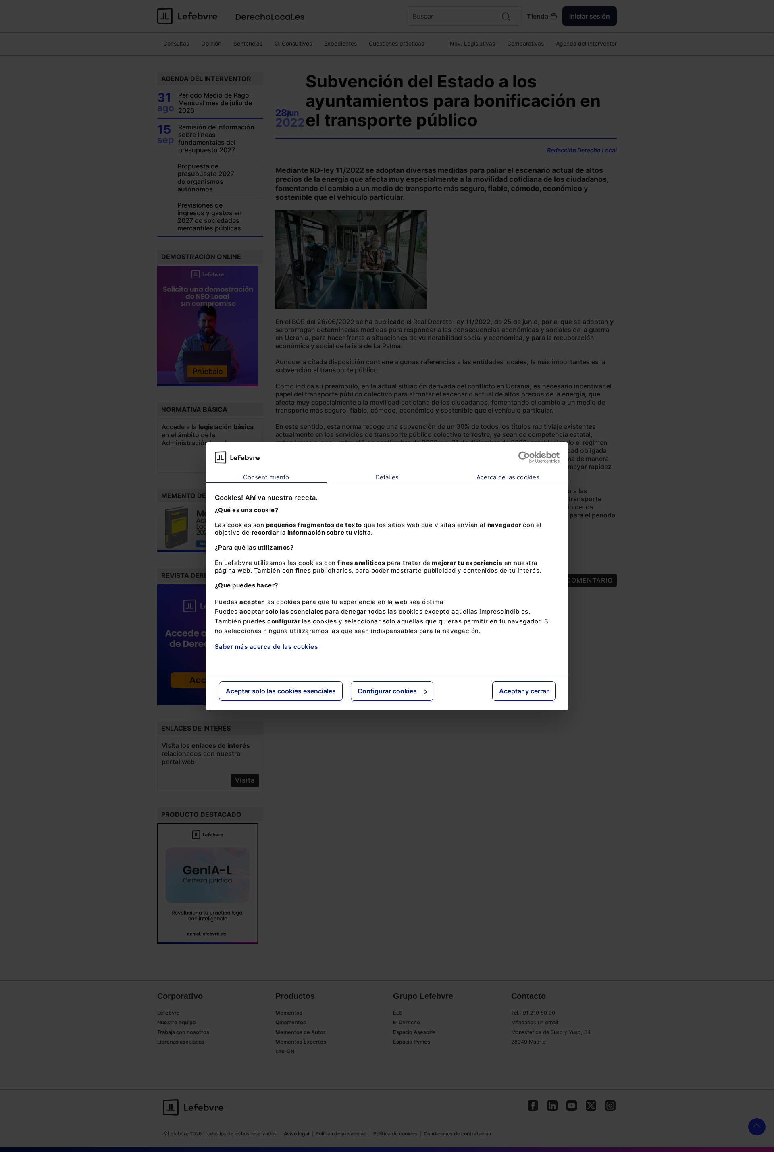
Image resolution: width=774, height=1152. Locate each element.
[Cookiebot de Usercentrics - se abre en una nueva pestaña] (524, 457)
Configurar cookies (387, 691)
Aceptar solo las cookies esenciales (281, 691)
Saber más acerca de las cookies (266, 646)
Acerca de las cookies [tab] (507, 477)
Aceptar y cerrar (524, 691)
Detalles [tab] (387, 477)
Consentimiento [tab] (266, 477)
